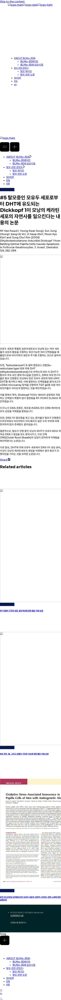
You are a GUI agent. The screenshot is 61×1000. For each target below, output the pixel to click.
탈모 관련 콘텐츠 (14, 968)
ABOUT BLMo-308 (18, 958)
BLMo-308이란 (21, 961)
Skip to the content (12, 1)
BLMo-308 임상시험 (24, 965)
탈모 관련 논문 (7, 189)
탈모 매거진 (18, 971)
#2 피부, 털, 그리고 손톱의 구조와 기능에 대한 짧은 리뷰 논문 (24, 754)
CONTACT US (16, 915)
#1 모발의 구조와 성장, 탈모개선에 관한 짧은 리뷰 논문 (21, 610)
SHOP (10, 978)
